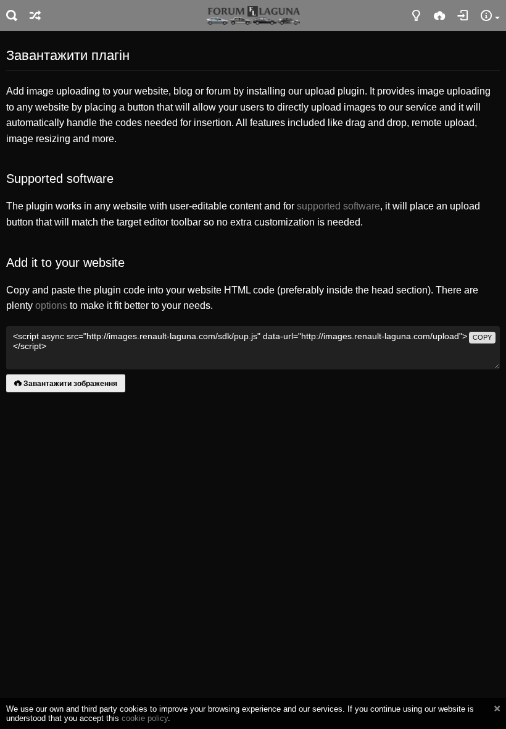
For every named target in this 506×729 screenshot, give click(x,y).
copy (482, 337)
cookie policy (145, 718)
